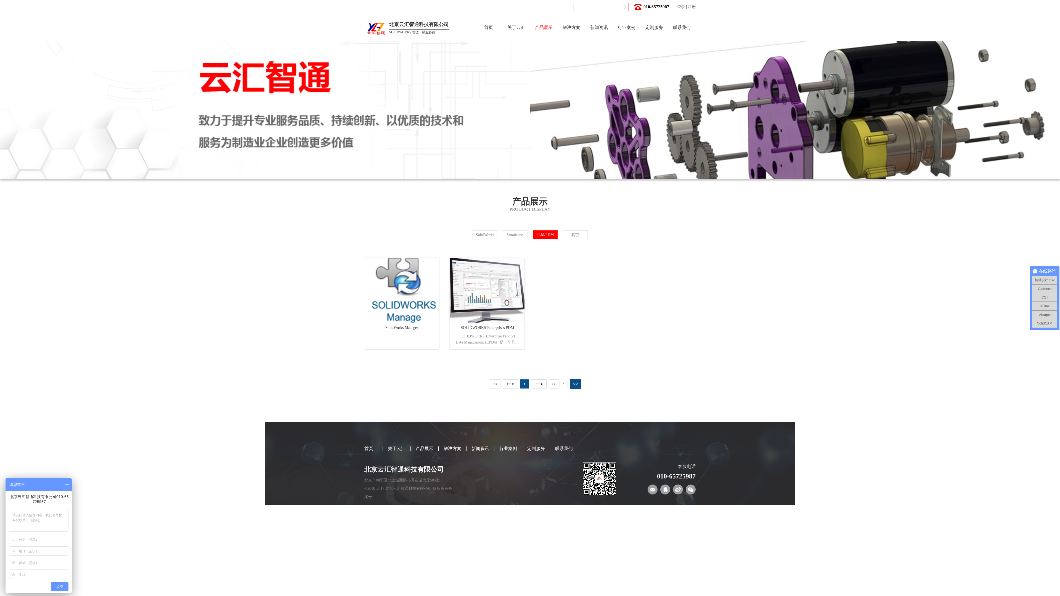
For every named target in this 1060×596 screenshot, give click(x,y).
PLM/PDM (545, 235)
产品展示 (544, 27)
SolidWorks (485, 235)
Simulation (515, 235)
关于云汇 (516, 27)
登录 (681, 7)
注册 (692, 7)
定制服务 (654, 27)
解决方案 (571, 27)
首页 (488, 27)
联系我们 (682, 27)
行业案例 (626, 27)
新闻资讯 (599, 27)
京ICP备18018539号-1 (391, 497)
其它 (575, 235)
